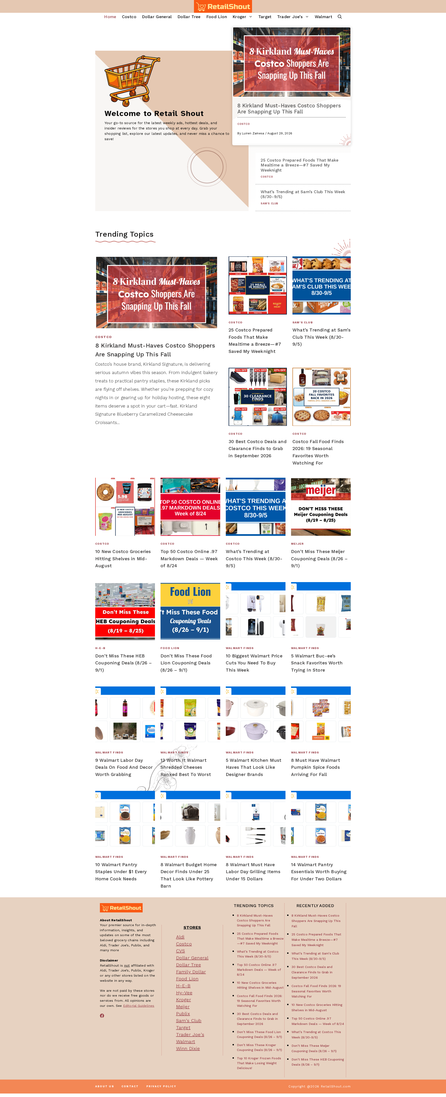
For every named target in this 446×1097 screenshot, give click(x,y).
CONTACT (130, 1086)
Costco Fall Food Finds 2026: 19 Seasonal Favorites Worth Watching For (259, 1001)
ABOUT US (104, 1086)
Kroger (239, 16)
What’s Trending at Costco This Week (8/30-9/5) (254, 558)
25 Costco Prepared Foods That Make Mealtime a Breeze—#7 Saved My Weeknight (299, 165)
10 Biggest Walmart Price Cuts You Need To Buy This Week (254, 663)
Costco (129, 16)
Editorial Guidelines (138, 1006)
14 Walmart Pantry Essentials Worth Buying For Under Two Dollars (319, 872)
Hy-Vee (184, 992)
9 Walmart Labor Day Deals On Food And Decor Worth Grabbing (124, 767)
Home (110, 16)
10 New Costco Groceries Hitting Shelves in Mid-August (123, 558)
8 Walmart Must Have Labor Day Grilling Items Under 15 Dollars (253, 872)
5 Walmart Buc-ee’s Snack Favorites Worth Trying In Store (317, 663)
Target (265, 16)
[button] (340, 17)
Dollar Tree (189, 16)
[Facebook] (102, 1016)
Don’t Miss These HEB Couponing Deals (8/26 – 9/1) (123, 663)
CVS (180, 951)
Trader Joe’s (290, 16)
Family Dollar (191, 971)
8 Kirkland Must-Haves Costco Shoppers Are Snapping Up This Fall (289, 109)
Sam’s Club (269, 203)
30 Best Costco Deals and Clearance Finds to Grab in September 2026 (258, 448)
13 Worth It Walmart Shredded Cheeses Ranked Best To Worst (186, 767)
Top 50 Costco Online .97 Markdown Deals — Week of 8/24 (189, 558)
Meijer (297, 543)
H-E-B (100, 648)
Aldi (180, 937)
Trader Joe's (190, 1034)
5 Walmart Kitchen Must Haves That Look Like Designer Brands (253, 767)
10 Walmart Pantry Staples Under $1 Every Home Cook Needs (121, 872)
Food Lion (216, 16)
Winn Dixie (188, 1048)
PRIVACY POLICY (161, 1086)
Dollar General (157, 16)
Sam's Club (189, 1020)
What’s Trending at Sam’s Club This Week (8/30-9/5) (321, 337)
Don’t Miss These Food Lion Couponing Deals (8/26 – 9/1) (186, 663)
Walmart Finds (240, 648)
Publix (183, 1013)
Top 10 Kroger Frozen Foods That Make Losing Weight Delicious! (259, 1063)
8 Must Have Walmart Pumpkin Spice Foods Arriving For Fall (315, 767)
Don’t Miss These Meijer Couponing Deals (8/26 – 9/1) (319, 558)
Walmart (323, 16)
